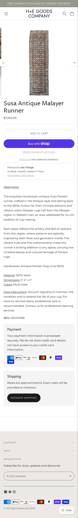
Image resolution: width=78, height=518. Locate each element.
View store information (20, 175)
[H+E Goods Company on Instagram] (14, 492)
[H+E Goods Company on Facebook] (5, 492)
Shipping (24, 159)
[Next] (74, 62)
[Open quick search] (64, 14)
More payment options (39, 152)
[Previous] (3, 62)
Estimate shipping (24, 397)
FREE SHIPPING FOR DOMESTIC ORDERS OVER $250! (38, 3)
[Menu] (6, 14)
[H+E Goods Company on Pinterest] (10, 492)
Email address (15, 471)
